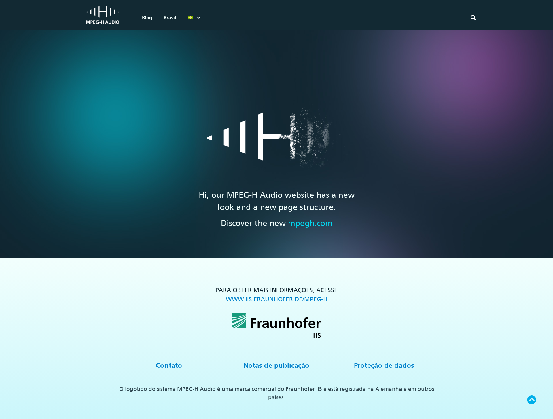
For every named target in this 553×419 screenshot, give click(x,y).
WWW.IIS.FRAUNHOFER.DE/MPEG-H (276, 299)
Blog (147, 17)
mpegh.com (310, 223)
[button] (473, 17)
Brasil (170, 17)
